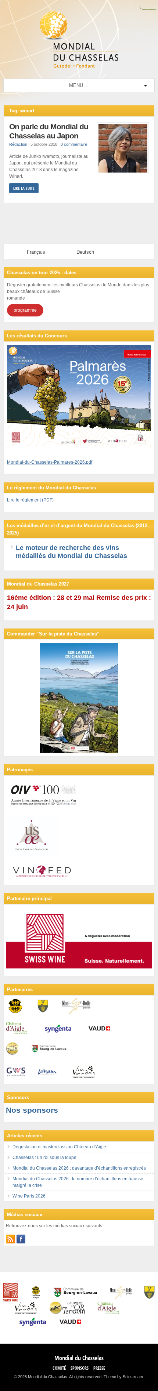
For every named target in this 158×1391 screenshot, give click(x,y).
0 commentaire (74, 144)
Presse (99, 1368)
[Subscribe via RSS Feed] (10, 1239)
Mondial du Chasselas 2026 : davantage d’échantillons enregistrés (79, 1168)
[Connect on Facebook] (21, 1239)
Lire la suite (24, 188)
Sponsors (80, 1368)
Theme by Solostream (123, 1376)
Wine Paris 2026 (29, 1196)
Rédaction (18, 144)
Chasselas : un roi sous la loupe (44, 1157)
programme (25, 310)
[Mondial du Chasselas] (79, 66)
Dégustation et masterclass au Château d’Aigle (59, 1146)
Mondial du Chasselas (79, 1358)
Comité (59, 1368)
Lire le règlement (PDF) (30, 500)
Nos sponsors (32, 1110)
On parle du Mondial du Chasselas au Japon (48, 131)
